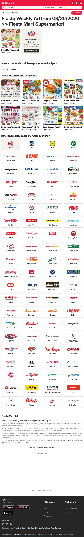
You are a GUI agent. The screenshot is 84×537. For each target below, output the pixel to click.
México (47, 528)
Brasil (23, 528)
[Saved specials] (72, 3)
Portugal (58, 528)
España (41, 528)
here (69, 440)
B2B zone (68, 512)
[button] (76, 3)
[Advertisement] (42, 470)
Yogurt (13, 69)
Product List (48, 516)
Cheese (5, 69)
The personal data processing (64, 534)
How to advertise (71, 508)
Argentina (17, 528)
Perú (52, 528)
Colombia (34, 528)
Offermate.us (17, 534)
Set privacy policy (29, 534)
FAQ (45, 508)
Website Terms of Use (45, 534)
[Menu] (80, 3)
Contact (46, 512)
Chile (28, 528)
